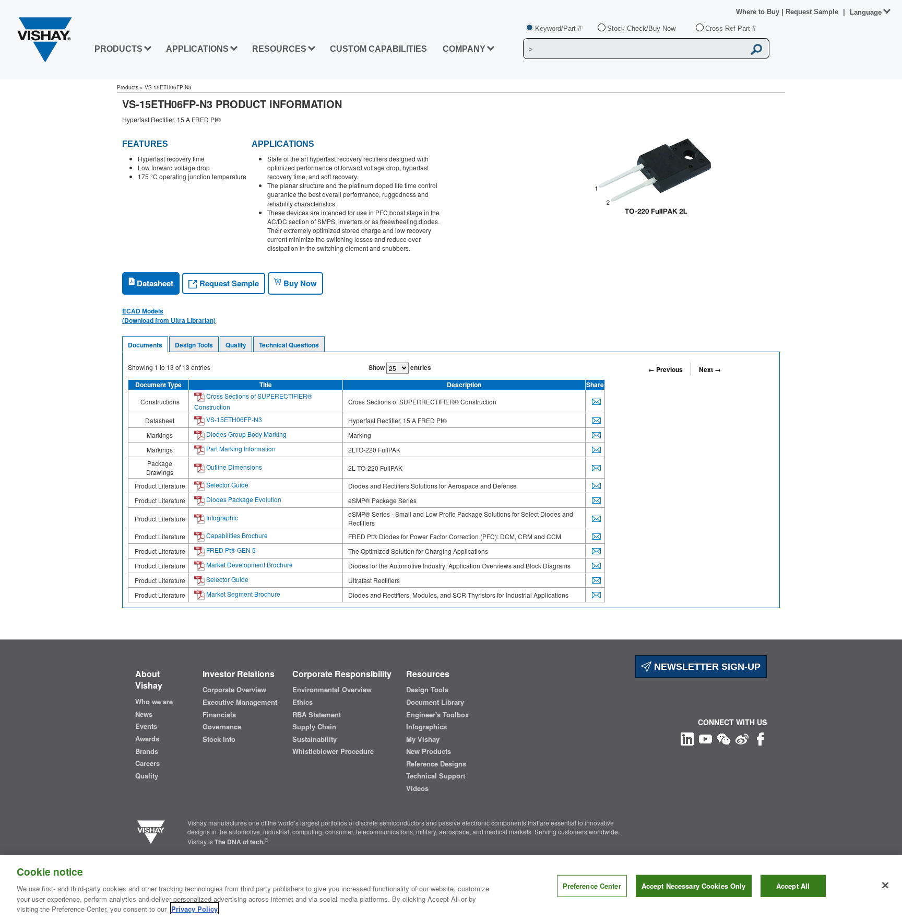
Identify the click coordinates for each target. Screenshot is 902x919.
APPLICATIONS (197, 48)
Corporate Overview (234, 689)
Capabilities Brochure (236, 535)
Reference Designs (436, 764)
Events (146, 726)
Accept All (793, 886)
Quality (235, 345)
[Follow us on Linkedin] (687, 738)
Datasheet (154, 283)
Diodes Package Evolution (243, 499)
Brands (146, 751)
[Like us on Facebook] (760, 738)
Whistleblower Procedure (333, 751)
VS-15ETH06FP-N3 (233, 419)
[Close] (885, 885)
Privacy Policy (194, 908)
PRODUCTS (118, 48)
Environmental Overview (332, 689)
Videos (417, 788)
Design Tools (194, 345)
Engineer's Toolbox (437, 714)
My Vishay (423, 739)
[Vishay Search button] (756, 49)
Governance (222, 726)
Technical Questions (289, 345)
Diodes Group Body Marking (246, 433)
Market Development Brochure (249, 564)
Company (464, 48)
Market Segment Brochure (242, 593)
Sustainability (314, 739)
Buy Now (299, 283)
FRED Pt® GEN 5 (230, 549)
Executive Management (240, 702)
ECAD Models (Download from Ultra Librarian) (169, 315)
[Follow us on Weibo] (742, 738)
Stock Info (219, 739)
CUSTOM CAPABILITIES (378, 48)
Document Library (435, 702)
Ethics (302, 702)
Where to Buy (758, 12)
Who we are (154, 701)
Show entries (400, 367)
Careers (147, 763)
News (143, 714)
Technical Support (435, 776)
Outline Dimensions (233, 466)
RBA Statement (316, 714)
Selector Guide (226, 484)
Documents (145, 345)
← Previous (665, 369)
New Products (428, 751)
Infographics (426, 726)
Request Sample (228, 283)
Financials (219, 714)
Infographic (221, 517)
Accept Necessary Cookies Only (694, 886)
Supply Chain (314, 726)
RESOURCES (279, 48)
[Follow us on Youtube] (705, 738)
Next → (710, 369)
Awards (147, 738)
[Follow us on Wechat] (723, 738)
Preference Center (592, 886)
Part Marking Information (240, 448)
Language (866, 12)
